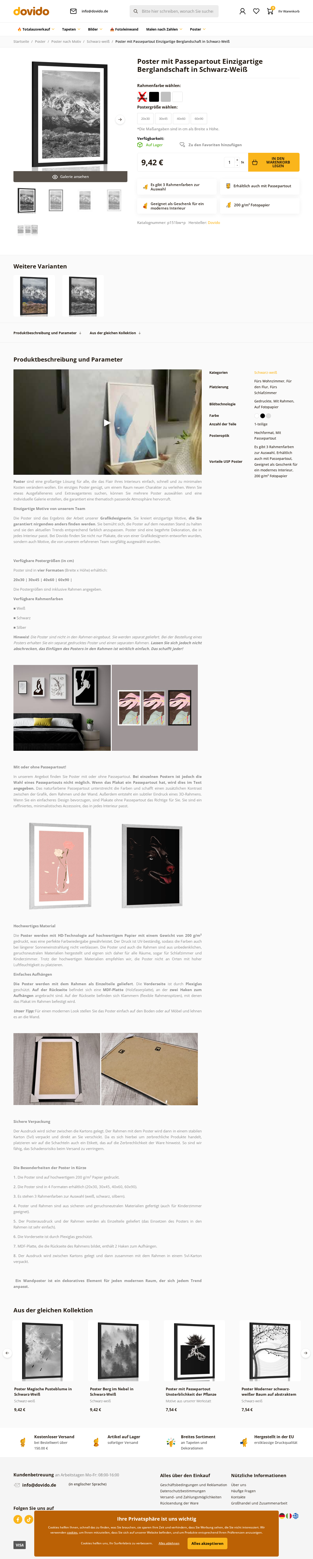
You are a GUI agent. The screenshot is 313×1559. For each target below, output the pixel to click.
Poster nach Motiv (66, 41)
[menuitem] (35, 29)
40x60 (181, 118)
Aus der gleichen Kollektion (113, 333)
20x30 (145, 118)
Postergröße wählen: (158, 107)
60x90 (199, 118)
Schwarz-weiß (98, 41)
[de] (282, 1515)
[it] (289, 1515)
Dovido (214, 222)
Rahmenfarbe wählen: (159, 85)
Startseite (21, 41)
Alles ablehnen (169, 1543)
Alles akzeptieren (207, 1543)
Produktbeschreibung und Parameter (45, 333)
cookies (72, 1532)
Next (120, 119)
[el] (296, 1515)
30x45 (163, 118)
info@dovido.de (38, 1485)
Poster (40, 41)
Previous (7, 1353)
